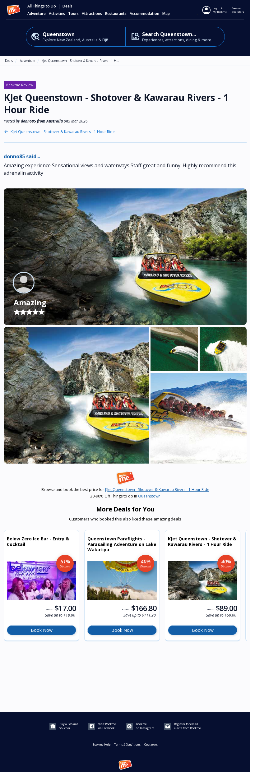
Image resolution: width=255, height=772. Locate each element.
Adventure (27, 60)
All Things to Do (41, 6)
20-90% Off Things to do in (125, 496)
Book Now (42, 630)
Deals (67, 6)
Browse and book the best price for (125, 489)
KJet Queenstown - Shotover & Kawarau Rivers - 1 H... (80, 60)
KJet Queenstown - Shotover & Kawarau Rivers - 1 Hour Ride (63, 131)
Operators (151, 744)
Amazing (30, 302)
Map (166, 13)
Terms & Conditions (127, 744)
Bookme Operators (238, 9)
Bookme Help (101, 744)
